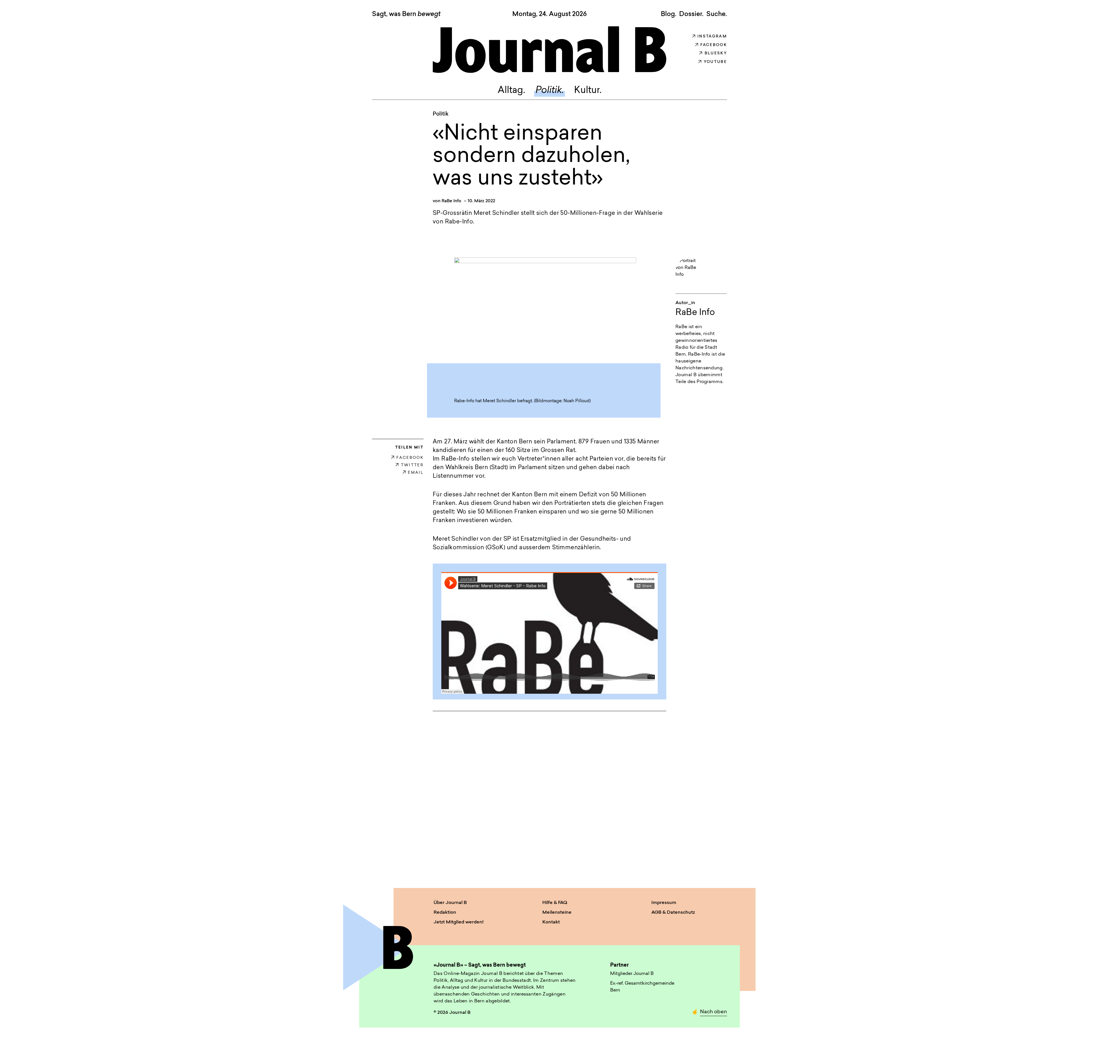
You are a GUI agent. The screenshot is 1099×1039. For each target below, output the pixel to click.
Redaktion (445, 912)
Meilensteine (557, 912)
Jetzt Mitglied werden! (459, 922)
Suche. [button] (716, 14)
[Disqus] (549, 794)
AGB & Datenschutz (673, 912)
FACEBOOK (410, 458)
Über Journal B (450, 903)
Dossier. (691, 14)
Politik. (549, 90)
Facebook (713, 45)
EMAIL (416, 473)
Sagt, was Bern (406, 14)
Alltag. (511, 90)
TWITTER (412, 465)
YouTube (715, 62)
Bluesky (716, 53)
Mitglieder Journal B (632, 973)
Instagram (712, 36)
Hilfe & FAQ (554, 903)
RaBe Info (451, 201)
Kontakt (551, 922)
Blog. (668, 14)
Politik (440, 114)
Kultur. (588, 90)
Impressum (663, 903)
